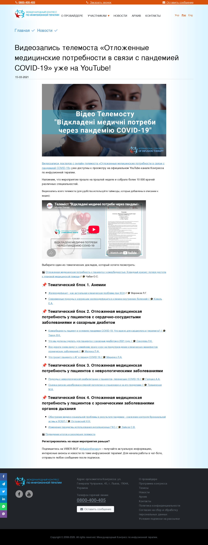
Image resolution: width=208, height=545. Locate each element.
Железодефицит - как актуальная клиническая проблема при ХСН (86, 293)
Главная (22, 30)
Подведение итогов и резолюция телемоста (70, 434)
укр (177, 15)
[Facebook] (19, 494)
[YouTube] (29, 494)
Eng (190, 15)
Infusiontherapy (90, 448)
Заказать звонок (100, 2)
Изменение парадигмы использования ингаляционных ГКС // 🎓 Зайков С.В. (91, 427)
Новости (44, 30)
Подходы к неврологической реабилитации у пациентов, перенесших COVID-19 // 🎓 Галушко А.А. (104, 379)
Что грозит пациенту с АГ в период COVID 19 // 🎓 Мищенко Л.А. (85, 357)
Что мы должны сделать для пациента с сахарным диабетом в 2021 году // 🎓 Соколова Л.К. (100, 341)
